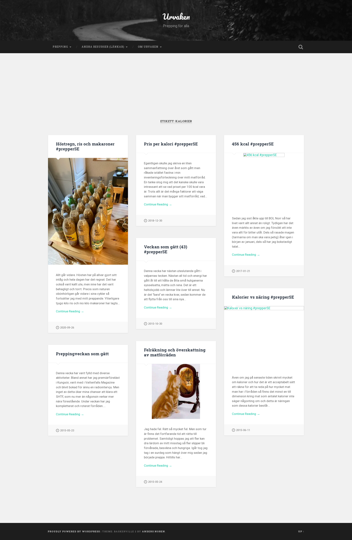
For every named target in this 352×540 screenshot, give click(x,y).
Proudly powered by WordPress (74, 531)
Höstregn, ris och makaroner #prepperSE (85, 146)
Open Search (300, 47)
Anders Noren (153, 531)
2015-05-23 (67, 430)
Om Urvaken (148, 46)
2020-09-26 (67, 327)
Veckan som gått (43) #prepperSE (165, 249)
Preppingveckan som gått (82, 353)
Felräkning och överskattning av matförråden (175, 352)
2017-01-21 (243, 271)
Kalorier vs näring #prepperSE (263, 297)
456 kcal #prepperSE (253, 144)
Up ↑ (301, 531)
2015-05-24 (155, 482)
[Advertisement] (176, 91)
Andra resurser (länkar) (103, 46)
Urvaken (176, 16)
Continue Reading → (70, 311)
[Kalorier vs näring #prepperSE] (264, 336)
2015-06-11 (243, 430)
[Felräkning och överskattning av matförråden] (176, 391)
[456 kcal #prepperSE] (264, 180)
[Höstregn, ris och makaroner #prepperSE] (88, 211)
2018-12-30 (155, 220)
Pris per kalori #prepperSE (171, 144)
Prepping (60, 46)
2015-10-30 (155, 323)
